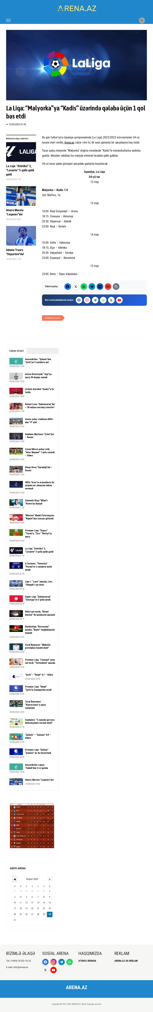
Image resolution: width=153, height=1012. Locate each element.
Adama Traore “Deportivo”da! (15, 252)
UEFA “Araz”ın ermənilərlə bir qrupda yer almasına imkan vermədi (39, 485)
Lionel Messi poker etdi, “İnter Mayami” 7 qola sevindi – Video (40, 452)
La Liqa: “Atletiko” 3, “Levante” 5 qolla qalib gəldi (20, 170)
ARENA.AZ (76, 987)
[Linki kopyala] (116, 286)
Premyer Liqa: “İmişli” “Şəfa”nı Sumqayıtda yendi (38, 688)
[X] (111, 300)
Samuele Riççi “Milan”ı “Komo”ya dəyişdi (36, 502)
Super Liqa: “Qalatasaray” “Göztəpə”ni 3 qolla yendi (38, 598)
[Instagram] (87, 300)
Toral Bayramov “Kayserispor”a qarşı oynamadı (35, 704)
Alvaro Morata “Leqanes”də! (14, 212)
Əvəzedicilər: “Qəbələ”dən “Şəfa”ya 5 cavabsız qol (38, 361)
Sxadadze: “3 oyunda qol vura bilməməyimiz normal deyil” (40, 721)
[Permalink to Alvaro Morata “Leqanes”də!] (21, 197)
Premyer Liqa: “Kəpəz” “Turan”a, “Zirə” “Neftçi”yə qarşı (38, 533)
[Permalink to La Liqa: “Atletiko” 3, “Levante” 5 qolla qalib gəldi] (21, 153)
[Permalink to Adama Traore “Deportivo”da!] (21, 237)
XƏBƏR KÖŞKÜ (16, 351)
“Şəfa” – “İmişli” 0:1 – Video (39, 674)
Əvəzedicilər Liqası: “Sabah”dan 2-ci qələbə (36, 766)
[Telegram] (92, 286)
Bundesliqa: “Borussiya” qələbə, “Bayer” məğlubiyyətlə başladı (40, 629)
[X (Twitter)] (75, 286)
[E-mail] (108, 286)
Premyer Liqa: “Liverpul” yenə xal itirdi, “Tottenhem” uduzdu (40, 661)
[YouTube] (119, 300)
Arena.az (69, 142)
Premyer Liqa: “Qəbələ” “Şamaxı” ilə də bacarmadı (38, 751)
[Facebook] (67, 286)
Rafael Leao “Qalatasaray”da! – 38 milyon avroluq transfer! (40, 406)
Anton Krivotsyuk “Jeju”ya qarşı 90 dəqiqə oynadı (38, 376)
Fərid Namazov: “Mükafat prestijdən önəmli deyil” (38, 646)
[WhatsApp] (84, 286)
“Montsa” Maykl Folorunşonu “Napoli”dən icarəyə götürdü (39, 517)
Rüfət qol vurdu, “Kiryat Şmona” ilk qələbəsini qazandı (40, 613)
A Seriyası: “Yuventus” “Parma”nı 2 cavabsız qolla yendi (38, 566)
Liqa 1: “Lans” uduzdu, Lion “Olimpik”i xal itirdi (38, 583)
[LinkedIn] (100, 286)
